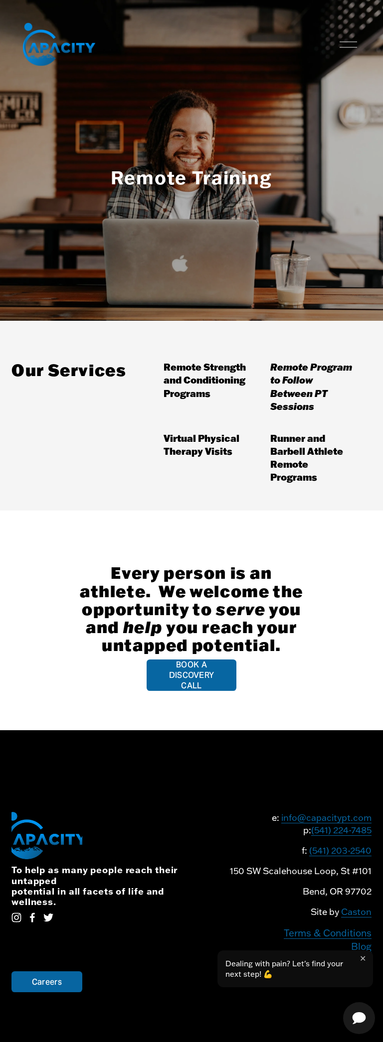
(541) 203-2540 (340, 850)
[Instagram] (16, 917)
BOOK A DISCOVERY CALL (191, 675)
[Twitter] (48, 917)
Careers (47, 982)
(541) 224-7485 (341, 830)
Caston (356, 911)
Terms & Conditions (328, 933)
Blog (361, 946)
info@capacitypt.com (326, 817)
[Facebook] (32, 917)
